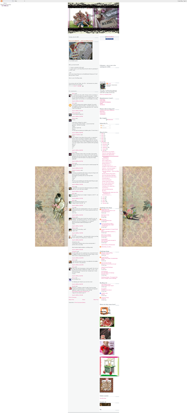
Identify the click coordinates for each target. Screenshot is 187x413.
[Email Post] (82, 86)
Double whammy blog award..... (109, 173)
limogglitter (104, 288)
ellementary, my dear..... (106, 246)
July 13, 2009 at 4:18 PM (77, 116)
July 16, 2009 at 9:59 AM (77, 249)
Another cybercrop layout (108, 181)
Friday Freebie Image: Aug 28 (107, 285)
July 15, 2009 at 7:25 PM (77, 233)
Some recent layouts (106, 179)
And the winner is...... (107, 163)
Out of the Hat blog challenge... (109, 175)
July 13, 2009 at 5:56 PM (77, 132)
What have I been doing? (107, 169)
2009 (102, 141)
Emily (73, 186)
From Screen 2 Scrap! (106, 262)
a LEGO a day (104, 293)
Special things (105, 158)
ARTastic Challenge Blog (106, 252)
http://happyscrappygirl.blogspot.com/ (80, 291)
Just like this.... (105, 187)
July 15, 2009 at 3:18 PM (77, 191)
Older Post (96, 299)
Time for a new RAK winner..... (109, 153)
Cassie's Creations (76, 134)
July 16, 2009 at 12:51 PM (77, 264)
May (103, 198)
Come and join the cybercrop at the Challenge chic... (110, 193)
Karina (73, 260)
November (104, 144)
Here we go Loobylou (106, 234)
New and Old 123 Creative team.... (109, 176)
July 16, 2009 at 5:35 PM (77, 275)
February (104, 203)
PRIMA (101, 103)
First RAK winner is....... (107, 165)
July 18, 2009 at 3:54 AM (77, 295)
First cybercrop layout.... (107, 184)
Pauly (73, 152)
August (104, 149)
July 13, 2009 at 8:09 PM (77, 150)
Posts (103, 125)
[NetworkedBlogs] (109, 36)
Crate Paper (102, 99)
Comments (104, 127)
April (103, 200)
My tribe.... (104, 190)
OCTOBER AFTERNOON (105, 102)
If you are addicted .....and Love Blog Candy (110, 172)
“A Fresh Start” (104, 226)
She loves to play (105, 214)
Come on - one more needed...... (109, 168)
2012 (102, 137)
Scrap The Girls (104, 257)
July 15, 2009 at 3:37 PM (77, 198)
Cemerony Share (105, 297)
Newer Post (71, 299)
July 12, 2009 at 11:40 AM (77, 101)
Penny (73, 277)
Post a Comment (72, 297)
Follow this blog (109, 38)
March (104, 201)
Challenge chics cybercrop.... (108, 186)
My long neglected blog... (106, 236)
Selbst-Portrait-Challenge (107, 267)
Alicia (73, 93)
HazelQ (73, 286)
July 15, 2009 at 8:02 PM (77, 240)
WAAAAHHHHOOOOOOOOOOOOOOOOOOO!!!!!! (110, 157)
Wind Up (103, 294)
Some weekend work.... (107, 162)
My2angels (102, 111)
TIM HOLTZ (102, 104)
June (103, 197)
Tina (73, 207)
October (104, 145)
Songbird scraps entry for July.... (109, 166)
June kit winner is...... (107, 194)
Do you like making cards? (108, 183)
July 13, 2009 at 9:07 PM (77, 161)
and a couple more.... (107, 160)
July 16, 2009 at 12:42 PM (77, 257)
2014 (102, 133)
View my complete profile (105, 94)
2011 (102, 138)
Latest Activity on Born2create (108, 244)
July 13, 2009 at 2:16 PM (77, 110)
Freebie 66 (103, 298)
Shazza (73, 118)
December (104, 142)
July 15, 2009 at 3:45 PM (77, 205)
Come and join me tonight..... (108, 151)
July (103, 150)
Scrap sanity (102, 112)
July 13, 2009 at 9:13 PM (77, 168)
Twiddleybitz (102, 114)
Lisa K (109, 83)
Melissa (74, 217)
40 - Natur (103, 268)
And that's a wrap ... (105, 254)
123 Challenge (104, 271)
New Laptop (103, 216)
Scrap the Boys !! (106, 178)
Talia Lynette (75, 112)
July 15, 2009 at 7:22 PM (77, 226)
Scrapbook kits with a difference (107, 110)
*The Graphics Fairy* (106, 284)
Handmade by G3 (105, 209)
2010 (102, 140)
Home (83, 299)
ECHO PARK (102, 100)
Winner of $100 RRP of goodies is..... (108, 231)
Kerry (73, 103)
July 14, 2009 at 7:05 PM (77, 184)
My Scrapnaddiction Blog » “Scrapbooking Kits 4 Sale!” (107, 224)
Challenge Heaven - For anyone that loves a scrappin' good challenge (109, 278)
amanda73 (74, 251)
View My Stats (103, 398)
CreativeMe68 (104, 239)
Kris (73, 235)
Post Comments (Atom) (80, 302)
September (105, 147)
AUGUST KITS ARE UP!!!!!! (108, 154)
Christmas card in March (106, 290)
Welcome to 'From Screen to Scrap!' (108, 264)
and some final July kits (107, 189)
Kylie (73, 193)
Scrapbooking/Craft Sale (106, 220)
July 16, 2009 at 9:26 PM (77, 284)
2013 (102, 135)
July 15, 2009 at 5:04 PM (77, 215)
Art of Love (103, 219)
